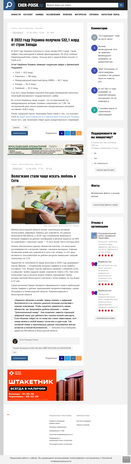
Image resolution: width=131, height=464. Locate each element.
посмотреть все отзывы (105, 318)
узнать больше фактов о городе (106, 205)
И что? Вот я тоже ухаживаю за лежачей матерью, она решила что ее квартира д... (107, 94)
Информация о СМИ (56, 431)
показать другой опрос (105, 170)
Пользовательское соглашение (60, 444)
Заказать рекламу (83, 425)
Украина (16, 127)
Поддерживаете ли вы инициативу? (103, 135)
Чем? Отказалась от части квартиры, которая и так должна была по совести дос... (109, 75)
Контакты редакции (84, 421)
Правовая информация (57, 427)
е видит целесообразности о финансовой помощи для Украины (48, 116)
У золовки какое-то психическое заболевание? (107, 111)
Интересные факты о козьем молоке (105, 194)
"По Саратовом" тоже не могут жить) (109, 37)
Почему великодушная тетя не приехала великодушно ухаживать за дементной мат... (107, 54)
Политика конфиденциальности (61, 434)
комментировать (19, 133)
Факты (95, 186)
